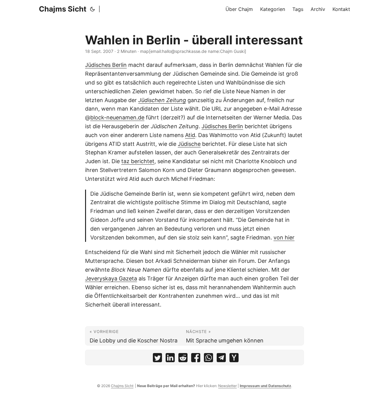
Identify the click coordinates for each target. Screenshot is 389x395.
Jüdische (189, 144)
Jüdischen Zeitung (162, 100)
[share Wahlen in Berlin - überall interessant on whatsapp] (208, 359)
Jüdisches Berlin (106, 65)
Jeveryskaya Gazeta (111, 278)
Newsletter (227, 385)
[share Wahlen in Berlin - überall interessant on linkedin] (170, 359)
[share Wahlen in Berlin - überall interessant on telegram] (221, 359)
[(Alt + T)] (92, 9)
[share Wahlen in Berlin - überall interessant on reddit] (183, 359)
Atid (190, 135)
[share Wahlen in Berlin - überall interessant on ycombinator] (234, 359)
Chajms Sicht (62, 9)
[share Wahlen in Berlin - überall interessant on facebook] (195, 359)
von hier (284, 237)
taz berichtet (137, 161)
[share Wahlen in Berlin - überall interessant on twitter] (157, 359)
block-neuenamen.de (117, 117)
